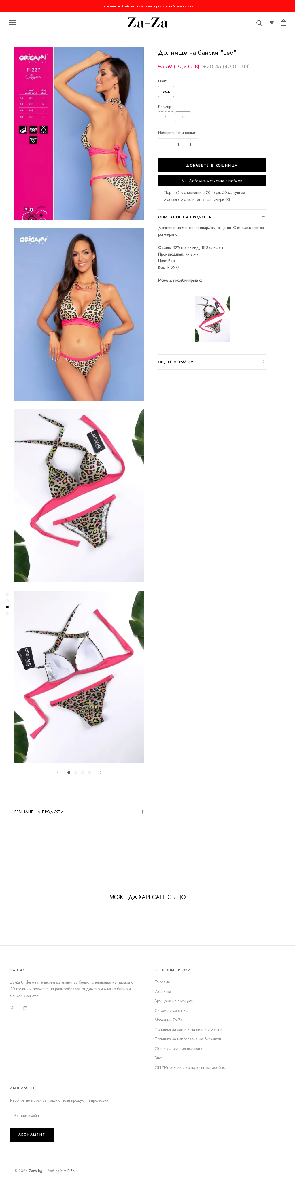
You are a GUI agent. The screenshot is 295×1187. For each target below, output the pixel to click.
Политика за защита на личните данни (188, 1029)
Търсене (162, 982)
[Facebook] (12, 1008)
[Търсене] (259, 23)
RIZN (71, 1170)
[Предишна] (57, 772)
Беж (166, 91)
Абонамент (32, 1134)
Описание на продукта (184, 217)
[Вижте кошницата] (283, 22)
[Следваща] (101, 772)
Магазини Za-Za (168, 1020)
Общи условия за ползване (179, 1048)
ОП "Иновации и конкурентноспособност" (192, 1067)
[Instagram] (25, 1008)
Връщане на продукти (39, 811)
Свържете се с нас (171, 1010)
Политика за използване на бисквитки (188, 1039)
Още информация (176, 362)
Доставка (163, 991)
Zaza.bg (35, 1170)
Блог (158, 1058)
